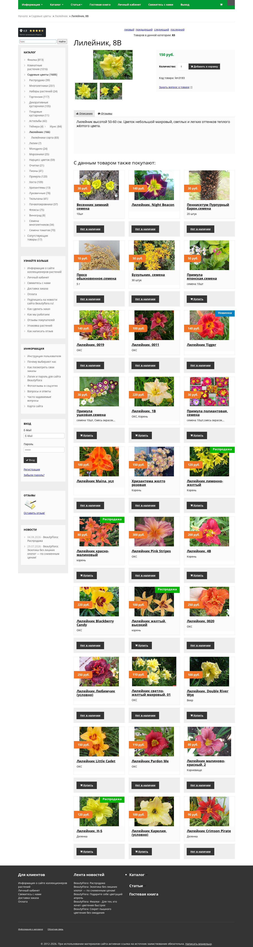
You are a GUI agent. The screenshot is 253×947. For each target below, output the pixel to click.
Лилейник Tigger (201, 344)
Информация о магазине (30, 929)
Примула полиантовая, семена (207, 413)
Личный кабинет (38, 277)
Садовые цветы (41, 16)
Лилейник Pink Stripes (151, 551)
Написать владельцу (198, 944)
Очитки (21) (36, 165)
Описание (86, 113)
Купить (198, 299)
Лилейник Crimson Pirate (209, 831)
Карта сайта (35, 406)
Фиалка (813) (35, 59)
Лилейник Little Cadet (96, 761)
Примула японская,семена (202, 276)
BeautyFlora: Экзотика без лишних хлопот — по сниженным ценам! (43, 552)
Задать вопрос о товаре (174, 87)
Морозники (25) (39, 154)
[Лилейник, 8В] (113, 64)
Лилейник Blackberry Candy (95, 623)
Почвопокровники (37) (43, 204)
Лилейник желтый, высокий (149, 623)
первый (129, 29)
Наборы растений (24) (43, 91)
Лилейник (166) (39, 132)
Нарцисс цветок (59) (42, 160)
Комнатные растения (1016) (37, 67)
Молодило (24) (38, 148)
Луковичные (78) (39, 193)
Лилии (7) (35, 143)
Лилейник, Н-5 (89, 831)
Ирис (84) (56, 126)
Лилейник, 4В (199, 551)
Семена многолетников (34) (41, 222)
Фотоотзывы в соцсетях (42, 385)
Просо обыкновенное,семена (96, 276)
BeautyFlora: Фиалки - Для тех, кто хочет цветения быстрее (95, 903)
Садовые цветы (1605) (42, 74)
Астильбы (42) (38, 121)
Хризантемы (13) (39, 187)
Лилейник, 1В (144, 411)
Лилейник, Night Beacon (153, 204)
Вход (31, 460)
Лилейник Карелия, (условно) (149, 833)
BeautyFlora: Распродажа (89, 883)
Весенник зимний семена (93, 206)
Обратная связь (55, 929)
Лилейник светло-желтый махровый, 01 (151, 693)
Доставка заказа (37, 288)
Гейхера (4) (36, 126)
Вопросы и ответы (39, 391)
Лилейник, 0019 (90, 344)
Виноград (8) (37, 215)
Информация (31, 4)
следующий (161, 29)
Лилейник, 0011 (145, 344)
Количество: (167, 66)
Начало (23, 16)
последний (177, 29)
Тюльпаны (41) (38, 198)
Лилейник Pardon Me (150, 761)
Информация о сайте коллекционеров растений (44, 270)
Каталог (55, 4)
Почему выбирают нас (41, 361)
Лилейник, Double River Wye (207, 693)
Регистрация (32, 469)
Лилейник (61, 16)
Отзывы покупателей (41, 320)
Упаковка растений (39, 325)
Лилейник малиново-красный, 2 (206, 763)
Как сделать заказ (38, 309)
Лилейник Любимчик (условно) (96, 693)
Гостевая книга (143, 894)
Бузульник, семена (148, 274)
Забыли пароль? (34, 475)
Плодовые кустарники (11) (39, 113)
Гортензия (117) (39, 97)
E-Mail (27, 430)
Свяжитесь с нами (39, 283)
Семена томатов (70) (42, 230)
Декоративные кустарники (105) (40, 104)
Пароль (28, 444)
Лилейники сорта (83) (45, 137)
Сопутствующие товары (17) (37, 237)
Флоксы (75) (36, 210)
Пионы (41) (36, 171)
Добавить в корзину (205, 66)
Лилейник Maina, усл (95, 481)
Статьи (75, 4)
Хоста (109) (36, 182)
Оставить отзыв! (34, 513)
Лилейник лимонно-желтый (205, 483)
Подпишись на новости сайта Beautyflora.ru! (42, 301)
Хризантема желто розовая (148, 483)
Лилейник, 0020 (200, 621)
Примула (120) (38, 176)
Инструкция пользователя (44, 356)
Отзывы (106, 113)
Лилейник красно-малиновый (93, 553)
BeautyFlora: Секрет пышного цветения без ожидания (92, 910)
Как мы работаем (38, 314)
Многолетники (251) (42, 85)
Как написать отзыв (40, 331)
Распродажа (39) (39, 80)
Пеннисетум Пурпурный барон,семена (208, 206)
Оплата (32, 294)
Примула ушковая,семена (91, 413)
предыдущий (144, 29)
